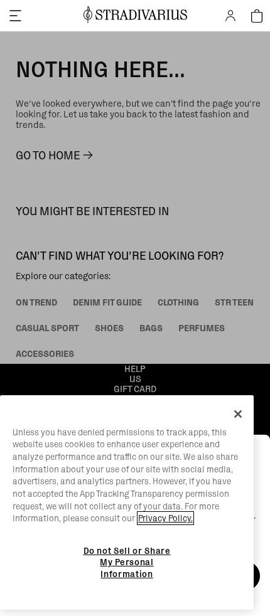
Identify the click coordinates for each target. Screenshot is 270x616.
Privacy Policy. (165, 518)
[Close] (238, 414)
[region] (127, 502)
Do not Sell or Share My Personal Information (127, 562)
